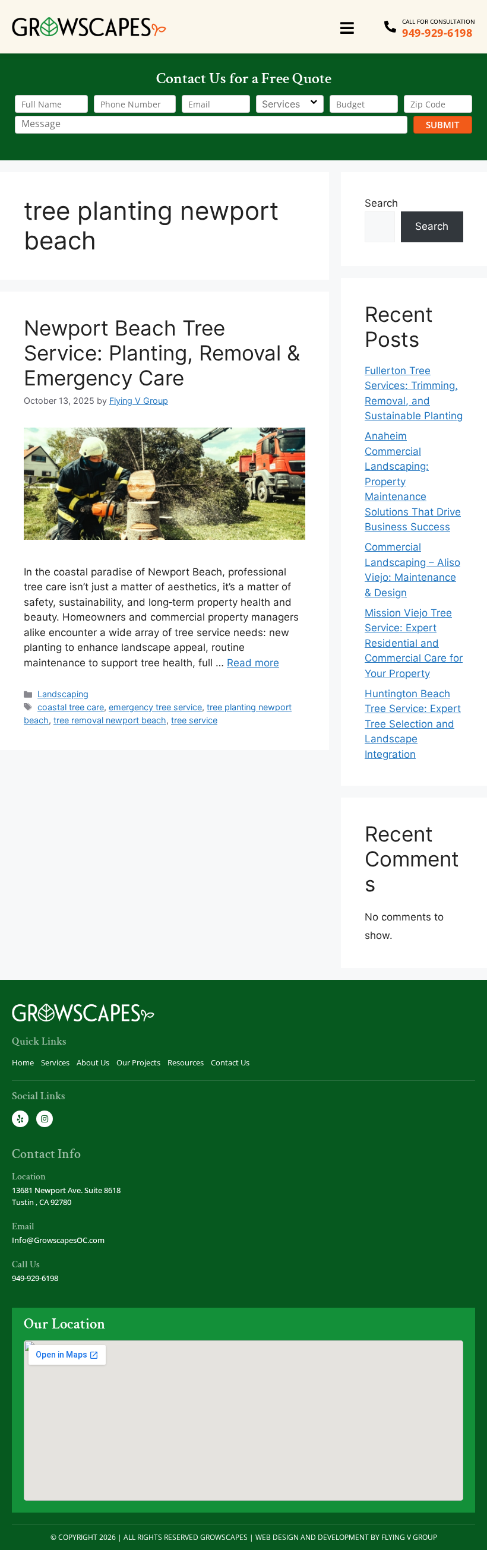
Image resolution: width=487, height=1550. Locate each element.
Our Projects (138, 1062)
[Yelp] (20, 1119)
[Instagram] (44, 1119)
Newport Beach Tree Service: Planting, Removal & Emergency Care (162, 352)
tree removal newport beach (109, 720)
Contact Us (230, 1062)
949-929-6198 (437, 33)
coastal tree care (70, 707)
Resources (185, 1062)
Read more (253, 663)
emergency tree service (155, 707)
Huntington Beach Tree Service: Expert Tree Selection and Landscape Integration (413, 724)
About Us (93, 1062)
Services (55, 1062)
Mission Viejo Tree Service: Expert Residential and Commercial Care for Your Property (414, 643)
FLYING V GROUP (409, 1537)
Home (23, 1062)
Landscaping (62, 694)
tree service (194, 720)
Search (381, 203)
